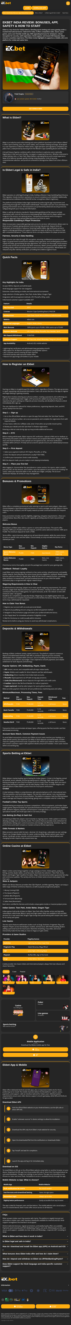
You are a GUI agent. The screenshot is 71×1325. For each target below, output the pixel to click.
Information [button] (5, 1285)
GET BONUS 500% (35, 109)
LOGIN (27, 8)
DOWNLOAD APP (40, 8)
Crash (14, 971)
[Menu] (68, 3)
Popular (22, 971)
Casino (6, 971)
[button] (9, 979)
